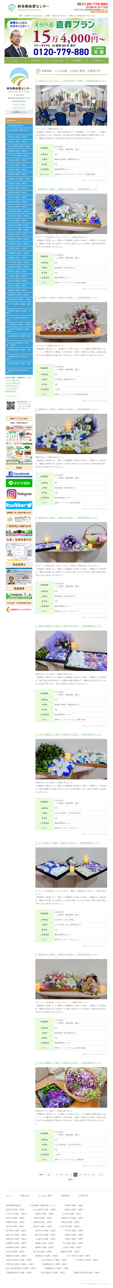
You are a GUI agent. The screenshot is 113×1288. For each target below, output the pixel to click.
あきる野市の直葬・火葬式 (19, 146)
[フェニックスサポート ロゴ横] (19, 611)
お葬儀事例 (77, 61)
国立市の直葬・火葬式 (17, 169)
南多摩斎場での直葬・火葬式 (18, 337)
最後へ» (71, 1179)
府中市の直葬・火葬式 (17, 197)
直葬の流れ (35, 61)
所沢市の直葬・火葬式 (17, 281)
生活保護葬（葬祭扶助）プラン (18, 131)
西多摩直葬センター (92, 1283)
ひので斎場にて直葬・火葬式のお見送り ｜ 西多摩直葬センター (69, 843)
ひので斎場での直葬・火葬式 (18, 305)
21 (89, 1175)
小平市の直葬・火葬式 (17, 220)
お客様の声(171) (12, 386)
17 (71, 1175)
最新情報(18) (10, 391)
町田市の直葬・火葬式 (17, 193)
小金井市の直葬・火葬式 (18, 244)
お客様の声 (98, 61)
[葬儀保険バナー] (19, 598)
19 (80, 1175)
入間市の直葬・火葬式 (17, 276)
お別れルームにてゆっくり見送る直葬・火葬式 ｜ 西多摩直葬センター (72, 81)
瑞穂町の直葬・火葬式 (17, 258)
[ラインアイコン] (19, 485)
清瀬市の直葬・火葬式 (17, 234)
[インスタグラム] (19, 498)
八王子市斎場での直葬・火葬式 (18, 319)
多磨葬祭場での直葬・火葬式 (18, 351)
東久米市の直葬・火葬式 (18, 230)
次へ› (102, 1175)
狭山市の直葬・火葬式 (17, 285)
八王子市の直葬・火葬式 (18, 156)
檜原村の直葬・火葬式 (17, 272)
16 (66, 1175)
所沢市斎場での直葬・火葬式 (18, 365)
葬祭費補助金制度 (15, 125)
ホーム (15, 61)
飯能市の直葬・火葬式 (17, 290)
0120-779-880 (19, 105)
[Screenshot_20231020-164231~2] (19, 559)
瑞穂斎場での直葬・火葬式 (19, 299)
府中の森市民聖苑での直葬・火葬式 (17, 344)
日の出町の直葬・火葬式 (18, 262)
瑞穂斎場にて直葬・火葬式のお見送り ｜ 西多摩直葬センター (68, 189)
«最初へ (42, 1175)
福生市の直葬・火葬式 (17, 142)
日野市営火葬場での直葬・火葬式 (18, 330)
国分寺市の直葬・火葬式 (18, 216)
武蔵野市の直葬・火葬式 (18, 253)
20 (85, 1175)
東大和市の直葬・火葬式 (18, 211)
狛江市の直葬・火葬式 (17, 207)
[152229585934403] (19, 521)
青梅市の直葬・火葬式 (17, 151)
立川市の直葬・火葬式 (17, 165)
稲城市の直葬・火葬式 (17, 188)
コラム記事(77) (11, 389)
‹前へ (49, 1175)
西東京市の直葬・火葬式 (18, 239)
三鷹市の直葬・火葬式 (17, 248)
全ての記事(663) (12, 380)
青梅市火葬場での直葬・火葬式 (18, 312)
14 (57, 1175)
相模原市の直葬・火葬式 (18, 295)
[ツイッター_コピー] (19, 507)
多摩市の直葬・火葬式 (17, 183)
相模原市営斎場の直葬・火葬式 (18, 371)
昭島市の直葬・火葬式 (17, 160)
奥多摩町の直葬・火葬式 (18, 267)
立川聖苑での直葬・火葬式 (19, 325)
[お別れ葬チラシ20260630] (19, 463)
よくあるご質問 (56, 61)
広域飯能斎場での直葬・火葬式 (18, 358)
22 (94, 1175)
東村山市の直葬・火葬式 (18, 225)
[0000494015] (19, 534)
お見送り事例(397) (13, 383)
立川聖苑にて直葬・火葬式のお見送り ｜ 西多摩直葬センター (68, 298)
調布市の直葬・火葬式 (17, 202)
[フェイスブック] (19, 476)
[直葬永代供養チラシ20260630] (19, 443)
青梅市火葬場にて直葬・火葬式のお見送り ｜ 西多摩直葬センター (70, 626)
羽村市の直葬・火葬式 (17, 137)
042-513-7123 (19, 108)
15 (62, 1175)
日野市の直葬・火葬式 (17, 174)
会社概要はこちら (19, 112)
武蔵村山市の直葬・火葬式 (19, 179)
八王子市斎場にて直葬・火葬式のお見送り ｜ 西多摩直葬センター (70, 734)
